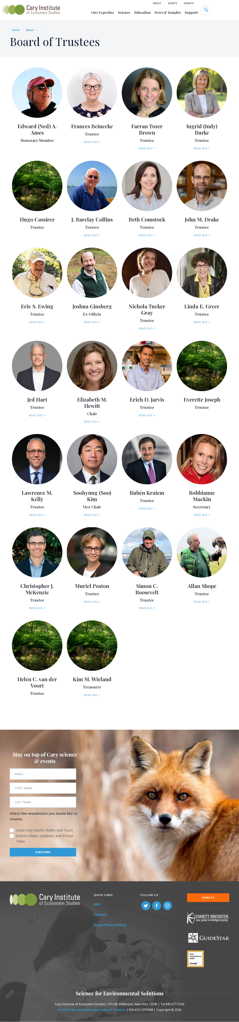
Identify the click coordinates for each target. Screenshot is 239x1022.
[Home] (31, 17)
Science (124, 12)
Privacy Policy (68, 1010)
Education (142, 12)
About (157, 3)
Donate (189, 3)
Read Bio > (92, 142)
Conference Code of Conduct (104, 1010)
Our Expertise (102, 12)
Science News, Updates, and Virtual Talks (44, 839)
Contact (100, 914)
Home (16, 30)
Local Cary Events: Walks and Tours (44, 830)
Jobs (97, 904)
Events (172, 3)
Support (191, 12)
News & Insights (167, 12)
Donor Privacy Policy (110, 925)
